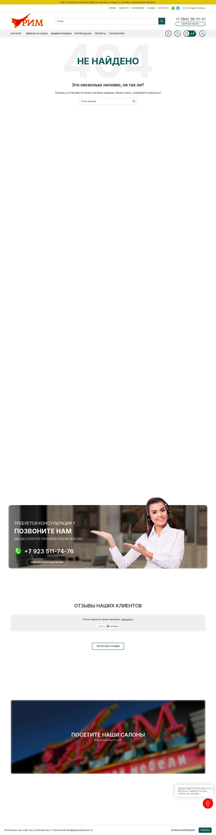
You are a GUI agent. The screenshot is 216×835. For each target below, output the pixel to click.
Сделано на (102, 626)
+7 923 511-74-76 (49, 551)
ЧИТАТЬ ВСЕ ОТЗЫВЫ (108, 646)
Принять (205, 830)
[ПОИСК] (161, 21)
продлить (127, 619)
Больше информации (183, 830)
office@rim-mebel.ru (196, 8)
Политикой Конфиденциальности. (73, 830)
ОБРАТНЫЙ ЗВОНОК (190, 24)
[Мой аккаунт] (168, 34)
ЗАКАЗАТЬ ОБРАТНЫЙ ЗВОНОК (47, 562)
